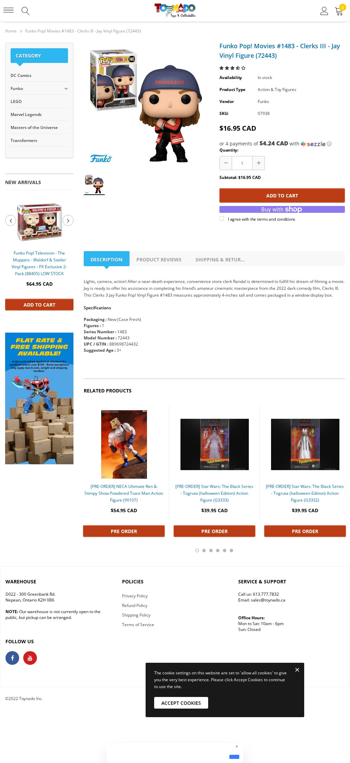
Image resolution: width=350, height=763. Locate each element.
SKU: (223, 113)
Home (11, 31)
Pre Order (124, 531)
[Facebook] (12, 658)
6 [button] (231, 550)
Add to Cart (39, 304)
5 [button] (224, 550)
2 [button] (204, 550)
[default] (234, 757)
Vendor (226, 101)
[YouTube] (30, 658)
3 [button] (211, 550)
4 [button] (217, 550)
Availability (230, 77)
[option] (39, 253)
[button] (232, 68)
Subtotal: (228, 177)
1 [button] (197, 550)
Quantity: (228, 150)
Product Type (232, 89)
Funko (263, 101)
